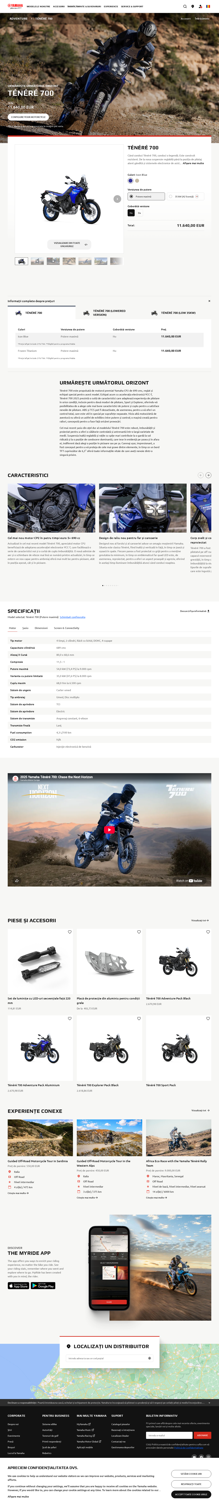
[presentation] (109, 830)
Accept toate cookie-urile (191, 1494)
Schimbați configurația (72, 616)
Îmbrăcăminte (202, 18)
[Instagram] (208, 1457)
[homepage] (15, 6)
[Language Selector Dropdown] (208, 6)
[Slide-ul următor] (208, 475)
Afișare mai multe (18, 1496)
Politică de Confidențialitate (188, 1447)
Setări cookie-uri (191, 1473)
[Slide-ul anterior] (201, 475)
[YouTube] (194, 1457)
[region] (109, 1482)
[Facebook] (201, 1457)
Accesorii (186, 18)
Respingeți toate (191, 1484)
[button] (21, 261)
